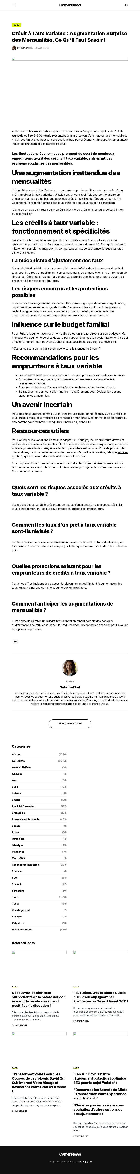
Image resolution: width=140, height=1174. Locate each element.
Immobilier (18, 838)
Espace (16, 825)
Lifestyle (17, 845)
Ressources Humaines (25, 864)
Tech (15, 897)
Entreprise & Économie (25, 819)
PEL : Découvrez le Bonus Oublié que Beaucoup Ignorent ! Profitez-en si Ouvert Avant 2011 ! (100, 997)
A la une (16, 754)
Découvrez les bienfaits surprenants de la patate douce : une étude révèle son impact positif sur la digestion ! (38, 999)
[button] (14, 5)
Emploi (16, 799)
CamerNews (70, 5)
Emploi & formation (23, 806)
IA (15, 641)
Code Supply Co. (83, 1161)
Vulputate (18, 923)
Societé (16, 884)
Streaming (18, 890)
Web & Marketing (22, 929)
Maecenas (18, 851)
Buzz (16, 25)
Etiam (15, 832)
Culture (16, 793)
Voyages (17, 916)
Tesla (15, 903)
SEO (14, 877)
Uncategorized (20, 910)
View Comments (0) (70, 723)
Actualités (18, 760)
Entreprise (18, 812)
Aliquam (17, 773)
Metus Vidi (18, 858)
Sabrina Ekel (70, 687)
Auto (15, 780)
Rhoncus (17, 871)
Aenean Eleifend (21, 767)
